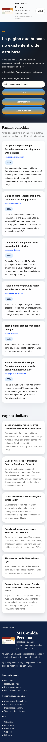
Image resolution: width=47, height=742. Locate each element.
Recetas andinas (11, 684)
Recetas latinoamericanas (15, 690)
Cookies (8, 732)
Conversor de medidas (14, 704)
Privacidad (9, 729)
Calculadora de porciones (15, 701)
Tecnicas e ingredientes (14, 711)
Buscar (23, 92)
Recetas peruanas (12, 687)
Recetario (8, 681)
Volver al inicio (23, 102)
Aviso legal (9, 725)
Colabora (8, 722)
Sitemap (8, 735)
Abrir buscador (23, 111)
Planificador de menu (13, 708)
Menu (40, 11)
